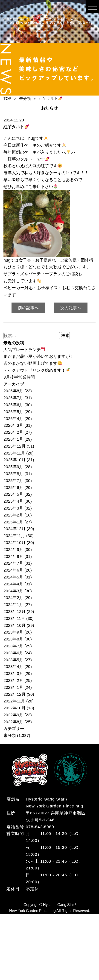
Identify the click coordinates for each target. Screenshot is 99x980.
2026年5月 (13, 411)
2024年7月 (13, 563)
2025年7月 (13, 480)
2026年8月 (13, 390)
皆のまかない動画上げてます (30, 363)
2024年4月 (13, 583)
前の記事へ (28, 307)
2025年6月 (13, 487)
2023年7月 (13, 645)
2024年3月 (13, 590)
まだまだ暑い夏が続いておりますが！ (38, 356)
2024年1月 (13, 604)
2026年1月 (13, 439)
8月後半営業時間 (19, 377)
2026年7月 (13, 397)
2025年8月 (13, 473)
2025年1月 (13, 521)
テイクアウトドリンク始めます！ (34, 370)
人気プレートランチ (22, 349)
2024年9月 (13, 549)
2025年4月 (13, 501)
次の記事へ (70, 307)
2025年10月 (14, 459)
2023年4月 (13, 666)
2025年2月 (13, 515)
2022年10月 (14, 707)
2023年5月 (13, 659)
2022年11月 (14, 701)
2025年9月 (13, 466)
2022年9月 (13, 714)
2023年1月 (13, 687)
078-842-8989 (40, 826)
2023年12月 (14, 611)
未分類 (9, 735)
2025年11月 (14, 453)
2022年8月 (13, 721)
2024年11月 (14, 535)
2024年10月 (14, 542)
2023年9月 (13, 632)
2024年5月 (13, 577)
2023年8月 (13, 639)
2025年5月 (13, 494)
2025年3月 (13, 508)
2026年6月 (13, 404)
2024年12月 (14, 528)
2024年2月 (13, 597)
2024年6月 (13, 570)
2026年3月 (13, 425)
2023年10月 (14, 625)
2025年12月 (14, 446)
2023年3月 (13, 673)
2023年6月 (13, 652)
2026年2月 (13, 432)
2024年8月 (13, 556)
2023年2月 (13, 680)
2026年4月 (13, 418)
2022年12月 (14, 694)
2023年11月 (14, 618)
